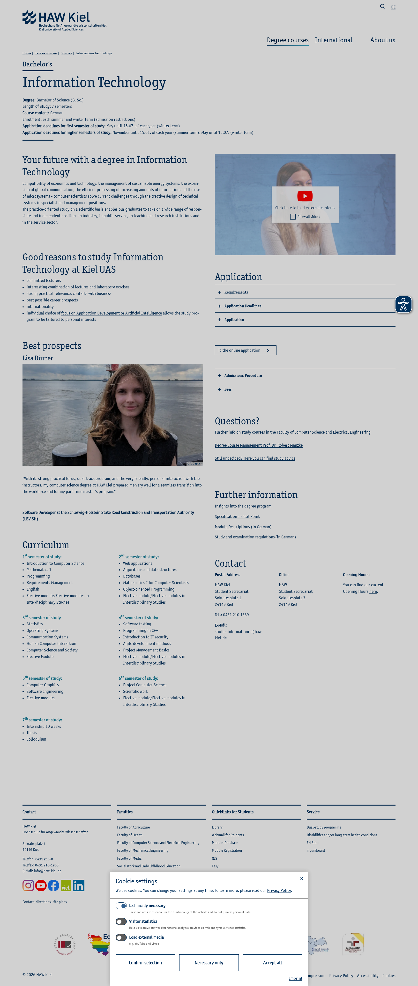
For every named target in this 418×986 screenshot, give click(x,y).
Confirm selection (145, 962)
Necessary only (209, 962)
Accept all (272, 962)
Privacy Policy (279, 890)
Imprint (295, 978)
